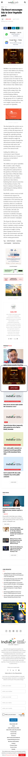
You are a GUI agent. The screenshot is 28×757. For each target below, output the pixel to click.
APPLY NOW (14, 388)
